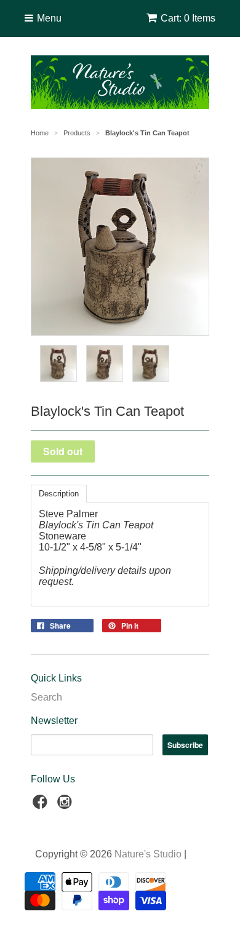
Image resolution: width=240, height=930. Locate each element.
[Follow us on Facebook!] (42, 805)
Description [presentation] (59, 493)
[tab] (59, 494)
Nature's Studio (148, 854)
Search (46, 697)
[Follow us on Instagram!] (66, 805)
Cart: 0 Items (188, 18)
